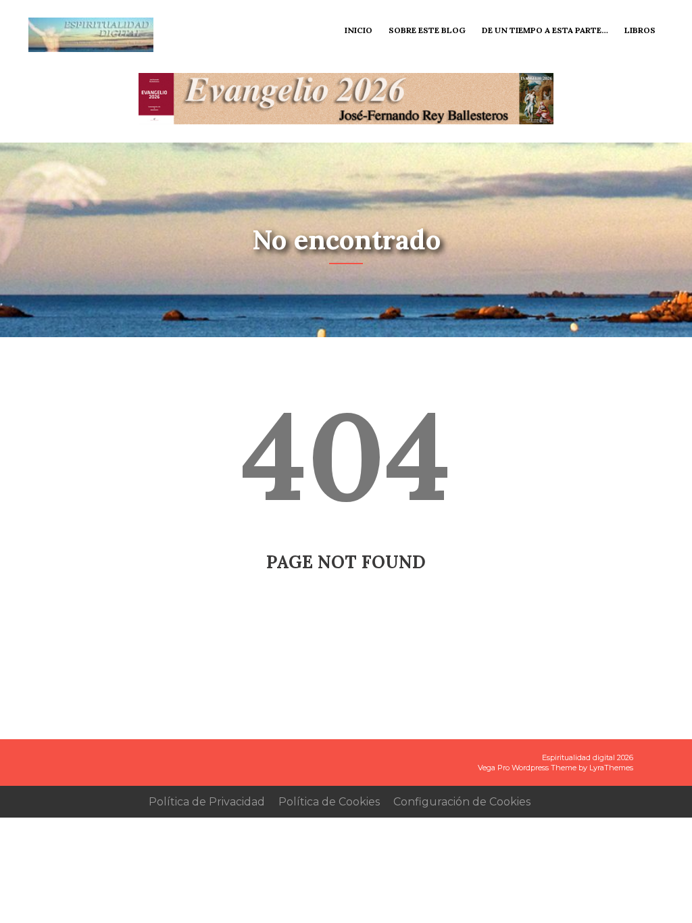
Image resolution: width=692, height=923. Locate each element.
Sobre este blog (427, 30)
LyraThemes (611, 767)
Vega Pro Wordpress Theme (527, 767)
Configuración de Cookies (461, 801)
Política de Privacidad (207, 801)
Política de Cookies (329, 801)
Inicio (358, 30)
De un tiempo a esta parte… (545, 30)
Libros (640, 30)
